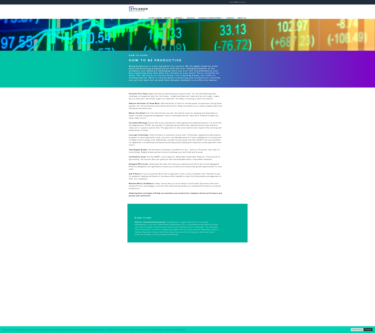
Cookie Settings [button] (357, 329)
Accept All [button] (368, 329)
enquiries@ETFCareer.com (237, 2)
